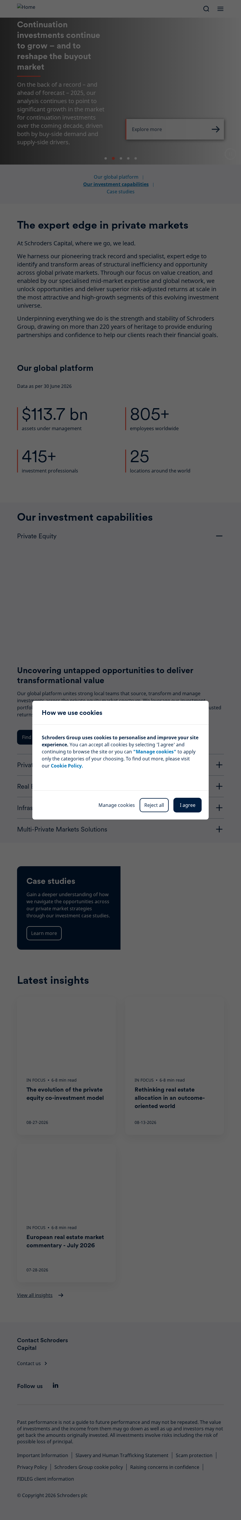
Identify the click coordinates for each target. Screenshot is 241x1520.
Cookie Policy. (67, 765)
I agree (187, 805)
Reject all (154, 805)
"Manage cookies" (154, 751)
